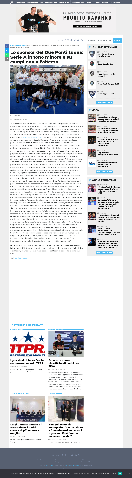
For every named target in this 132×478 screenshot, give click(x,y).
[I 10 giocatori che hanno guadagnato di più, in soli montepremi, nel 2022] (92, 188)
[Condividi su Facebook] (7, 46)
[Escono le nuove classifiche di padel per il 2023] (66, 344)
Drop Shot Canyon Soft (108, 84)
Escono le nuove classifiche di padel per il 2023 (64, 363)
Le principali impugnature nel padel (108, 154)
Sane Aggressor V (105, 94)
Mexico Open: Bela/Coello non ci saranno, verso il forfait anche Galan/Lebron (108, 231)
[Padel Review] (12, 2)
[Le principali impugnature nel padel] (92, 153)
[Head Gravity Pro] (92, 65)
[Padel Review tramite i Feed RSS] (82, 40)
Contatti (79, 465)
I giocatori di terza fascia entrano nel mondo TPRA (27, 362)
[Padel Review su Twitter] (75, 40)
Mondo (105, 2)
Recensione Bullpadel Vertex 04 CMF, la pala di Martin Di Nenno (107, 130)
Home (12, 45)
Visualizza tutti (104, 102)
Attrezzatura (78, 2)
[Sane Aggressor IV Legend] (92, 75)
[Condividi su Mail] (7, 59)
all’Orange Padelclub (32, 137)
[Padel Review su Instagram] (68, 40)
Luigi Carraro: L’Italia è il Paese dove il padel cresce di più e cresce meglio (26, 429)
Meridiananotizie (21, 258)
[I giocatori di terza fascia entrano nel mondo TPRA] (27, 344)
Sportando (115, 2)
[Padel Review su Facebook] (65, 40)
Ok (120, 473)
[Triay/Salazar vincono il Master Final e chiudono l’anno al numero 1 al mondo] (92, 216)
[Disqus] (47, 289)
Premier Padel (51, 2)
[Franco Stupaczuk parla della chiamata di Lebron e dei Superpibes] (92, 140)
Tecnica (96, 2)
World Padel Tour (35, 2)
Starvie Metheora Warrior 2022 (105, 55)
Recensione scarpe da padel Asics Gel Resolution (107, 164)
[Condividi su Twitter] (7, 50)
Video (88, 2)
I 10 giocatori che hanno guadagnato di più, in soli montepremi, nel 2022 (108, 190)
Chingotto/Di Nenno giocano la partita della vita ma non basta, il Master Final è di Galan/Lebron (108, 204)
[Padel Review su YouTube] (78, 40)
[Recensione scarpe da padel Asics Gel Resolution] (92, 163)
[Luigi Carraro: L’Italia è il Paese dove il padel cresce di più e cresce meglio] (27, 409)
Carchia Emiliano (69, 465)
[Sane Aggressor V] (92, 94)
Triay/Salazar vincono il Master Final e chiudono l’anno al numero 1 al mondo (108, 218)
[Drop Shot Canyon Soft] (92, 85)
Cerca (117, 40)
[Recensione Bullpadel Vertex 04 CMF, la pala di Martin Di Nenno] (92, 129)
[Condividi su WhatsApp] (7, 55)
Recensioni (20, 2)
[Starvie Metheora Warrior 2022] (92, 55)
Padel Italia (64, 2)
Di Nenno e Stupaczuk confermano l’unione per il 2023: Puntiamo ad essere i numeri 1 (107, 244)
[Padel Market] (66, 19)
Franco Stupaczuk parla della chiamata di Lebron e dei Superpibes (108, 142)
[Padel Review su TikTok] (71, 40)
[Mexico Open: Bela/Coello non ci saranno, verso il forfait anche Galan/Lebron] (92, 229)
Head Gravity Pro (105, 64)
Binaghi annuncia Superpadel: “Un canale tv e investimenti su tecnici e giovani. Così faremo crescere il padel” (65, 430)
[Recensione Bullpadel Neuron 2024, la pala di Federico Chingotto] (92, 118)
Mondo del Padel (20, 394)
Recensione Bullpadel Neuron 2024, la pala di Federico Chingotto (108, 119)
